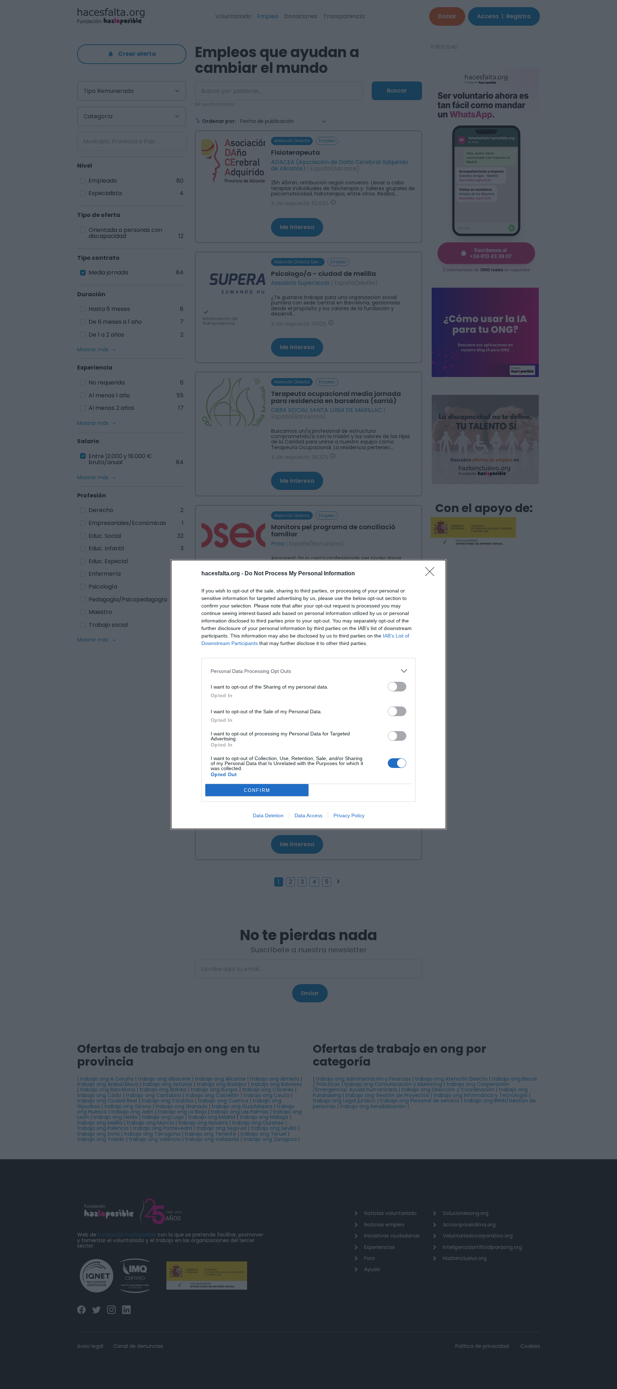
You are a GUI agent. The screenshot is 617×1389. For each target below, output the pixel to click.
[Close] (432, 574)
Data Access (308, 815)
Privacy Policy (349, 815)
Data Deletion (268, 815)
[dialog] (308, 694)
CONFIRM (257, 790)
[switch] (397, 686)
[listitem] (308, 671)
